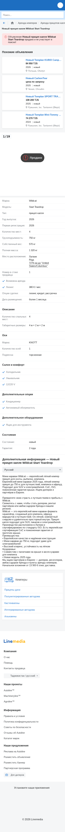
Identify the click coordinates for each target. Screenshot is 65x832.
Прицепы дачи (12, 589)
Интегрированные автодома (19, 609)
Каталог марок (11, 738)
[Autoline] (12, 23)
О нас (7, 657)
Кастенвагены (12, 603)
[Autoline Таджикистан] (20, 5)
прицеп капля (36, 213)
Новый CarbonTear (36, 78)
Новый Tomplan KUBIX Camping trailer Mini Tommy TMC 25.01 (43, 60)
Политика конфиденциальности (21, 721)
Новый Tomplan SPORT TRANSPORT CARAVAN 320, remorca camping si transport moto (43, 96)
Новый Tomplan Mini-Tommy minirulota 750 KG (43, 114)
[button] (60, 5)
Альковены (10, 616)
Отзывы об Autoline (14, 732)
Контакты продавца (14, 668)
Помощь (8, 662)
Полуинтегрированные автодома (22, 596)
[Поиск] (60, 15)
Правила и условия (14, 716)
